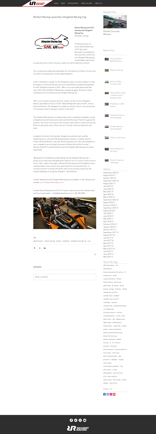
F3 (125, 272)
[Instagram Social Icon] (111, 394)
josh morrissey (118, 373)
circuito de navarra (109, 313)
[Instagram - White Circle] (80, 420)
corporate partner (109, 316)
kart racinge (117, 380)
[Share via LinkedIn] (45, 248)
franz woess (107, 353)
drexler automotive (115, 329)
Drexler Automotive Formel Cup (113, 272)
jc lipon (115, 370)
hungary (121, 360)
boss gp (105, 289)
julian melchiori (112, 376)
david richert (38, 241)
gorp (119, 356)
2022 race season (108, 265)
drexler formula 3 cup (110, 336)
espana (119, 339)
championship (107, 306)
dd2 (114, 319)
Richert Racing (108, 282)
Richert (119, 279)
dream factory (107, 326)
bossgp (111, 289)
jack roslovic (107, 370)
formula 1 (118, 343)
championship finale (120, 306)
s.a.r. (89, 241)
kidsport (105, 383)
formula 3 (114, 346)
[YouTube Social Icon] (114, 394)
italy (121, 366)
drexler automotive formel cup (112, 333)
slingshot (66, 241)
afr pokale (115, 286)
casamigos (106, 302)
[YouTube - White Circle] (84, 420)
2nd (117, 265)
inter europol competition (111, 366)
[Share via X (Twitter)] (40, 248)
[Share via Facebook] (34, 248)
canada (124, 289)
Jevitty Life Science (109, 279)
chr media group (108, 309)
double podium (117, 323)
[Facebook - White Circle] (71, 420)
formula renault (108, 349)
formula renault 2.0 (120, 349)
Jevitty (115, 275)
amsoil (122, 286)
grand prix (106, 360)
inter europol (107, 363)
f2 (110, 343)
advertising (117, 282)
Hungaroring (107, 275)
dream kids (117, 326)
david (123, 316)
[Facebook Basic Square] (104, 394)
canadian (116, 296)
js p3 (104, 376)
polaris (58, 241)
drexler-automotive (109, 339)
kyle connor (113, 383)
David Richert (107, 269)
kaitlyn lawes (107, 380)
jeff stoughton (107, 373)
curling (118, 316)
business (118, 289)
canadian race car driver (111, 299)
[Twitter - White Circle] (75, 420)
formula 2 (106, 346)
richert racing (49, 241)
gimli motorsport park (110, 356)
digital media (107, 323)
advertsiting (107, 286)
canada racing (107, 296)
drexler (105, 329)
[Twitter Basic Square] (108, 394)
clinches (119, 313)
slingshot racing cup (78, 241)
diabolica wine (120, 319)
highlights (114, 360)
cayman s (114, 302)
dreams (124, 326)
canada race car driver (110, 292)
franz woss (115, 353)
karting (124, 380)
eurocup (105, 343)
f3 (112, 343)
